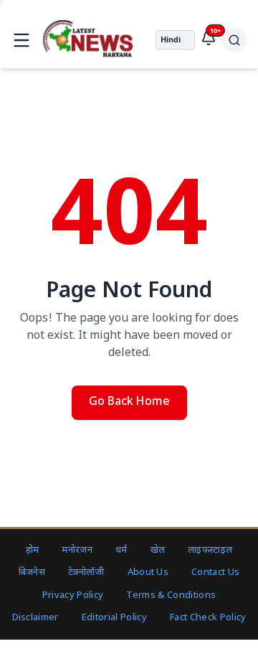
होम (32, 550)
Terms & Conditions (171, 595)
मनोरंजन (77, 550)
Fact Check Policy (208, 618)
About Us (148, 572)
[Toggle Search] (234, 40)
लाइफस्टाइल (210, 550)
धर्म (121, 550)
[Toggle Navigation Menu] (21, 40)
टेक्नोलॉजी (86, 572)
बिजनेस (32, 572)
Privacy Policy (73, 595)
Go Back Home (129, 402)
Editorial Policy (114, 618)
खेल (158, 550)
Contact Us (215, 572)
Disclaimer (35, 618)
